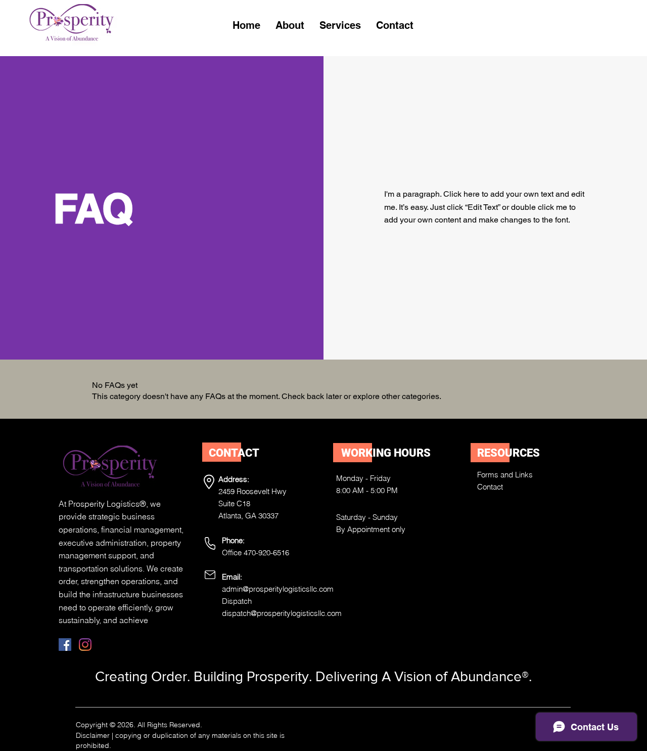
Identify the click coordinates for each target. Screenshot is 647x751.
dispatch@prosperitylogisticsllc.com (282, 613)
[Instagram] (85, 644)
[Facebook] (65, 644)
